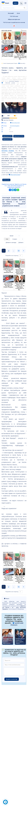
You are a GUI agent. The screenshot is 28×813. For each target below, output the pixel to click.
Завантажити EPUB (18, 136)
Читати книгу (6, 179)
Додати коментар (11, 679)
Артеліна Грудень (14, 81)
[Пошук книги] (24, 7)
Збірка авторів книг (14, 19)
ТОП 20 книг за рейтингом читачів (14, 22)
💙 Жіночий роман (8, 82)
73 (18, 251)
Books (7, 3)
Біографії (11, 13)
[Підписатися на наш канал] (14, 26)
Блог (18, 13)
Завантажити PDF (7, 136)
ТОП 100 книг (14, 16)
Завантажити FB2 (7, 139)
